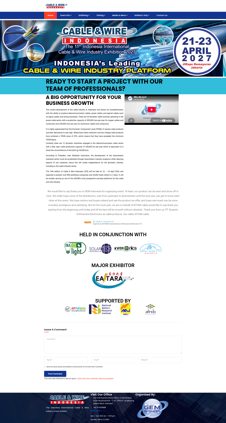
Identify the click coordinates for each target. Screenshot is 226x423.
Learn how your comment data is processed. (95, 378)
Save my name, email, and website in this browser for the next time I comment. (74, 367)
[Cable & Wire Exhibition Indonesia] (56, 6)
